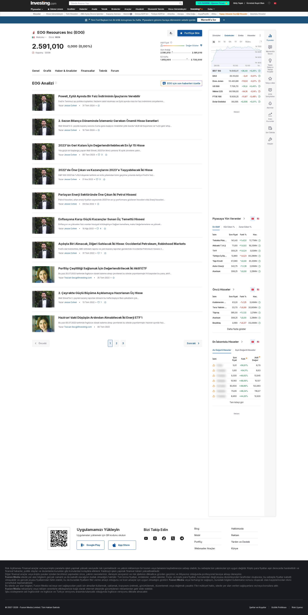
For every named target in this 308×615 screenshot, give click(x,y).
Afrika (213, 14)
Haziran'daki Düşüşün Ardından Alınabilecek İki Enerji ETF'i (100, 317)
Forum (115, 70)
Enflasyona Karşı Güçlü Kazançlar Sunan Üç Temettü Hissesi (101, 219)
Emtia (240, 35)
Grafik (47, 70)
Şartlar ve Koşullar (257, 607)
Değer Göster (192, 45)
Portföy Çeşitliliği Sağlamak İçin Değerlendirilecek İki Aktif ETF (102, 268)
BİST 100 (217, 71)
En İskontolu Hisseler (226, 341)
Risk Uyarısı (297, 607)
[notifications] (269, 3)
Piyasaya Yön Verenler (227, 218)
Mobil (197, 535)
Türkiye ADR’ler (158, 14)
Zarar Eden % (245, 227)
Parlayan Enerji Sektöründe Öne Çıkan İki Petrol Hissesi (97, 194)
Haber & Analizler (66, 70)
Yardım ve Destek (240, 541)
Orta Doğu (190, 14)
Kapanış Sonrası (113, 14)
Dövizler (217, 35)
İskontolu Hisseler (258, 14)
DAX (215, 76)
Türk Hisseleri (72, 14)
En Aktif (216, 227)
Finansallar (88, 70)
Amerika (171, 14)
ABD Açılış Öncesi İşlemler (92, 14)
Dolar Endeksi (219, 101)
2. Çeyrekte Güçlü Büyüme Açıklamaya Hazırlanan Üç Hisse (100, 293)
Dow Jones (218, 81)
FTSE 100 (217, 96)
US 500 (216, 86)
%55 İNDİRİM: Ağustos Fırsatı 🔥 (212, 3)
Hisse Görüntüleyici (177, 9)
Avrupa (180, 14)
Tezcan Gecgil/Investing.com (78, 277)
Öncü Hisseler (222, 289)
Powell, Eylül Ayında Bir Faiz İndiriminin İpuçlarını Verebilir (99, 96)
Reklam (235, 535)
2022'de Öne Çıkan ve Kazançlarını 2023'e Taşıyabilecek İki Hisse (105, 170)
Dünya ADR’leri (141, 14)
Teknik (103, 70)
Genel (35, 70)
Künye (234, 548)
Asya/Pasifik (203, 14)
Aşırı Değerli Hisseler (245, 350)
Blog (196, 528)
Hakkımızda (237, 528)
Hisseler (37, 14)
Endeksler (229, 35)
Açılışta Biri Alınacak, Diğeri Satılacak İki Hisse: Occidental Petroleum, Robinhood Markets (122, 243)
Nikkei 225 (218, 91)
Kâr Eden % (229, 227)
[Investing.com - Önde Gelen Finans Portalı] (43, 3)
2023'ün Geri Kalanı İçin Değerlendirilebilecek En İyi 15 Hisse (101, 145)
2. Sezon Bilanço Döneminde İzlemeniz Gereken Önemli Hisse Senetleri (108, 120)
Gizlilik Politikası (279, 607)
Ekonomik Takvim (156, 9)
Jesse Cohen (70, 105)
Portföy (198, 541)
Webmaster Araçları (204, 548)
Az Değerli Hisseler (222, 350)
